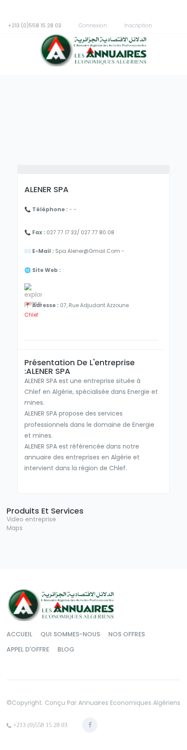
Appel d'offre (28, 649)
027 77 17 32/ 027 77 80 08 (80, 232)
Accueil (19, 634)
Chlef (31, 314)
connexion (93, 25)
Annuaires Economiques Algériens (129, 702)
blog (65, 649)
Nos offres (126, 634)
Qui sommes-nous (70, 634)
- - (73, 209)
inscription (138, 25)
